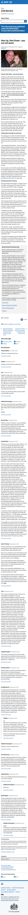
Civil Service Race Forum (7, 868)
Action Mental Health (8, 308)
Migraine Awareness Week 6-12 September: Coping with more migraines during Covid (8, 331)
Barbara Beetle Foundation (9, 305)
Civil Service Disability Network (8, 869)
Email (17, 343)
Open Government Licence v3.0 (10, 898)
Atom (17, 876)
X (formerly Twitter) (7, 341)
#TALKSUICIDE (10, 178)
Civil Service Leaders (6, 865)
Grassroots (5, 302)
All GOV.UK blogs (6, 887)
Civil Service (7, 10)
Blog (2, 8)
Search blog (5, 18)
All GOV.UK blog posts (18, 887)
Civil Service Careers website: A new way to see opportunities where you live (20, 331)
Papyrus (4, 311)
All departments (11, 889)
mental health (17, 324)
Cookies (17, 891)
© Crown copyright (14, 911)
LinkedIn (5, 343)
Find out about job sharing (7, 866)
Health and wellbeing (9, 324)
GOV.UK (3, 889)
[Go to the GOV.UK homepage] (6, 2)
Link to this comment (6, 356)
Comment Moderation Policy (7, 851)
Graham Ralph (4, 47)
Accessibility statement (7, 891)
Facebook (18, 341)
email (24, 848)
